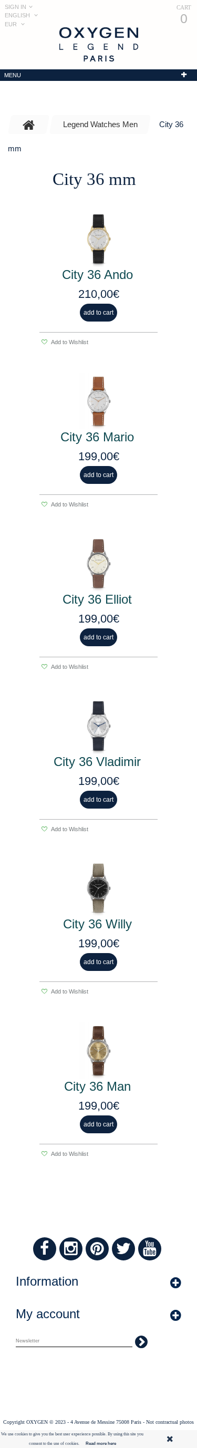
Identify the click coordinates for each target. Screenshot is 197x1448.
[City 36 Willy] (98, 888)
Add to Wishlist (69, 342)
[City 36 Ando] (98, 238)
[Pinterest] (97, 1248)
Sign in (15, 7)
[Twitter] (123, 1248)
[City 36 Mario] (98, 401)
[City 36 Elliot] (98, 563)
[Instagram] (70, 1248)
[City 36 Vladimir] (98, 725)
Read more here (101, 1443)
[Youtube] (149, 1248)
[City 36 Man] (98, 1050)
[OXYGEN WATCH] (98, 44)
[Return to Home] (29, 124)
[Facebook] (44, 1248)
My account (48, 1314)
